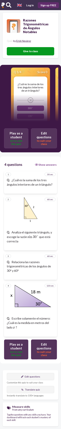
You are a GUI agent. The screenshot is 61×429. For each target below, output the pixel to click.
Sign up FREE (48, 5)
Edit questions (32, 376)
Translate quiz (32, 389)
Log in (30, 5)
